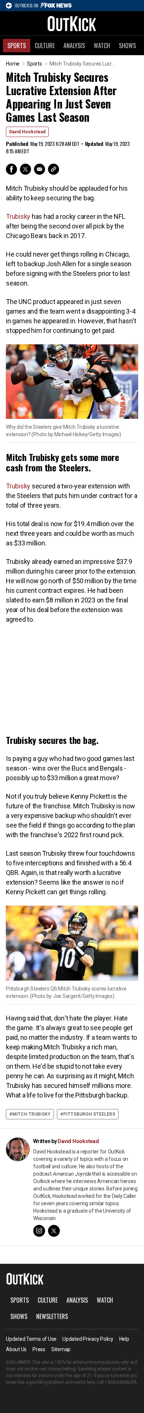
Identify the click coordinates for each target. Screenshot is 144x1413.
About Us (16, 1349)
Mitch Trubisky (31, 1114)
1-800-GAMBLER (121, 1382)
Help (124, 1339)
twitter (54, 1231)
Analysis (74, 45)
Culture (45, 45)
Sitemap (61, 1349)
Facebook (11, 169)
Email (39, 169)
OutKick (72, 23)
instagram (39, 1231)
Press (38, 1349)
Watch (102, 45)
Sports (16, 45)
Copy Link (53, 169)
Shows (127, 45)
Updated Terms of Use (31, 1339)
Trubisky (18, 216)
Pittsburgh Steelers (89, 1114)
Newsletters (52, 1316)
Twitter (25, 169)
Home (13, 64)
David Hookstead (27, 131)
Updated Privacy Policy (87, 1339)
